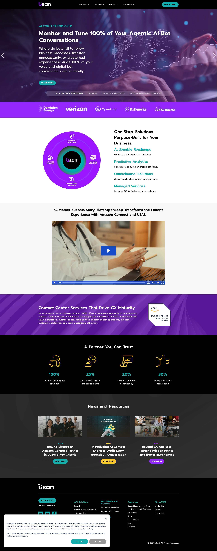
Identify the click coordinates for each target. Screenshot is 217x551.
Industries (98, 4)
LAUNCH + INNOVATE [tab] (113, 93)
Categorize (81, 513)
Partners (131, 527)
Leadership (159, 506)
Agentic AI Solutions (110, 511)
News (130, 523)
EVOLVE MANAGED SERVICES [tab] (145, 93)
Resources (127, 4)
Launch (77, 506)
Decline (97, 542)
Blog (130, 516)
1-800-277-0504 (47, 505)
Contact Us (159, 513)
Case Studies (133, 519)
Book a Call (47, 500)
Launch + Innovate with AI (85, 509)
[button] (2, 55)
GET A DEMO (170, 4)
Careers (158, 509)
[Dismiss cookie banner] (105, 519)
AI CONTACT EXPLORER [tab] (69, 93)
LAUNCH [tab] (92, 93)
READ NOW (60, 461)
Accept (79, 542)
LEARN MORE (47, 83)
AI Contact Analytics (110, 507)
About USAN (160, 502)
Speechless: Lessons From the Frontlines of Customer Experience (139, 509)
